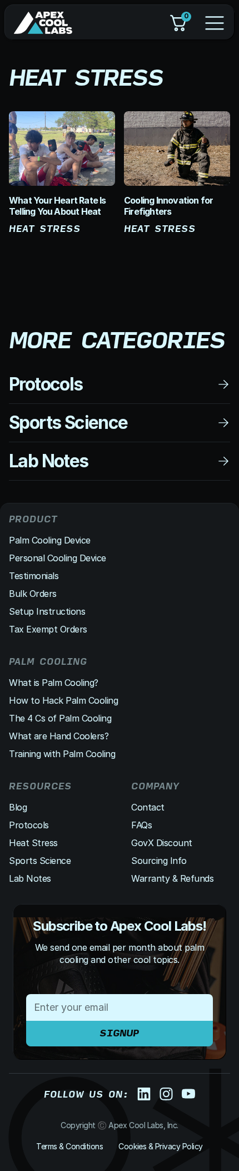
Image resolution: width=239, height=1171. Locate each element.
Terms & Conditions (69, 1146)
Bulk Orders (33, 593)
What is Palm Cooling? (53, 682)
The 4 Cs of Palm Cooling (60, 718)
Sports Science (40, 860)
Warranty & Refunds (172, 878)
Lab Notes (30, 878)
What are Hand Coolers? (58, 736)
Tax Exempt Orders (48, 629)
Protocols (29, 825)
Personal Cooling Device (57, 558)
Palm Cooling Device (50, 540)
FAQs (141, 825)
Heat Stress (33, 842)
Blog (18, 807)
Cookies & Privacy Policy (160, 1146)
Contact (148, 807)
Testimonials (33, 575)
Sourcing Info (159, 860)
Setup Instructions (47, 611)
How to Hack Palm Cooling (63, 700)
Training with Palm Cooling (62, 753)
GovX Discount (161, 842)
